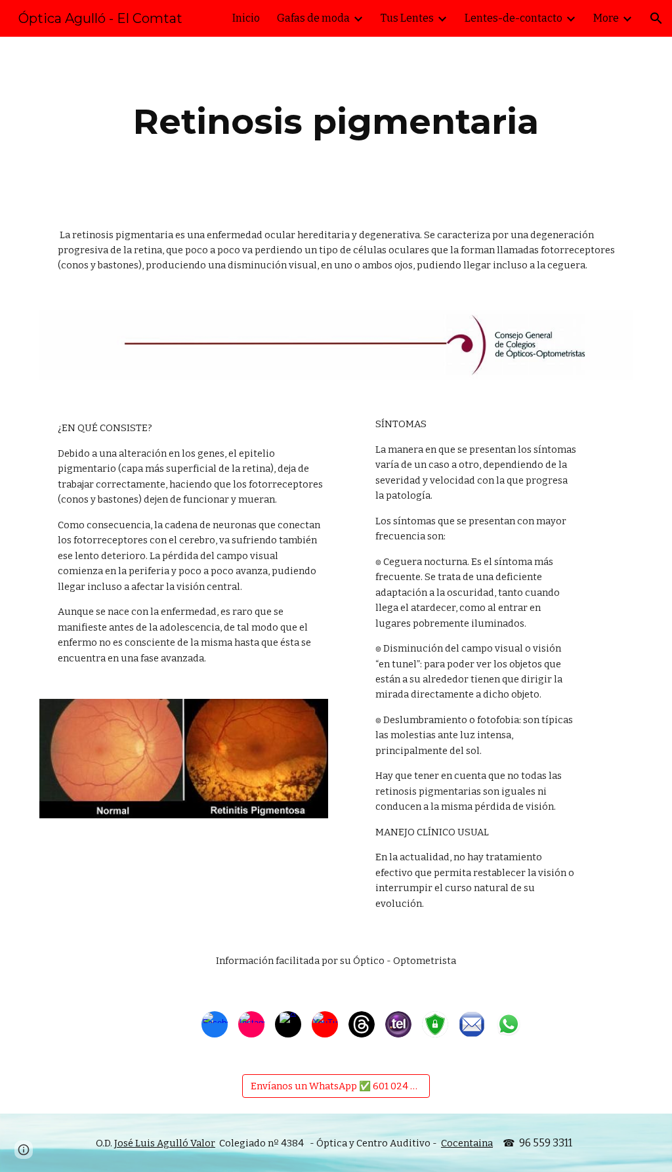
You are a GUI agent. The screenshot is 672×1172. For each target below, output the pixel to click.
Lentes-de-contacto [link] (513, 18)
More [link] (606, 18)
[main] (336, 121)
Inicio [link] (246, 18)
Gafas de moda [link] (313, 18)
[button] (656, 18)
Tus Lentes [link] (407, 18)
